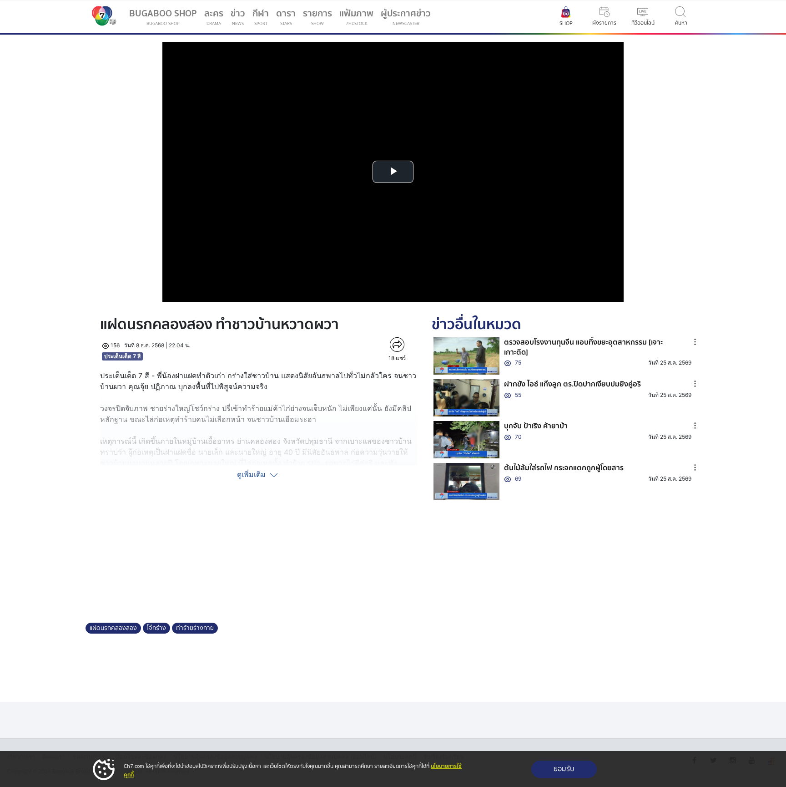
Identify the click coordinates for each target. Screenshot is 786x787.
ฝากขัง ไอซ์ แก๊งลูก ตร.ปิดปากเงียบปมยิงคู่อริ (572, 384)
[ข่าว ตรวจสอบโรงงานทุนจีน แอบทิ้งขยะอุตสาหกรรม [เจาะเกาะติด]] (466, 356)
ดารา (286, 16)
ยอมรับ (564, 769)
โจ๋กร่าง (156, 628)
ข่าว (238, 16)
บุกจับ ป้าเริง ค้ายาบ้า (536, 426)
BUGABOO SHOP (163, 16)
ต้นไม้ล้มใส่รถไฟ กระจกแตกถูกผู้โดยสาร (564, 468)
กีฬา (262, 18)
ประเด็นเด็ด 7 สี (122, 356)
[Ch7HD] (102, 16)
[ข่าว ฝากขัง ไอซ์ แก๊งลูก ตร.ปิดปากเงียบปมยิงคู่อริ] (466, 397)
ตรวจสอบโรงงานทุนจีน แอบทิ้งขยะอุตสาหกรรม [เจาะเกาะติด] (583, 347)
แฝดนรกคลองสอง (113, 628)
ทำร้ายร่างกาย (195, 628)
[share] (397, 344)
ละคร (213, 16)
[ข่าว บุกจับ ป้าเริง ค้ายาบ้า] (466, 439)
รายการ (317, 16)
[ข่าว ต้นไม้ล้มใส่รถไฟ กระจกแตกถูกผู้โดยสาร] (466, 481)
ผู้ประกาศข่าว (406, 16)
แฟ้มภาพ (356, 16)
